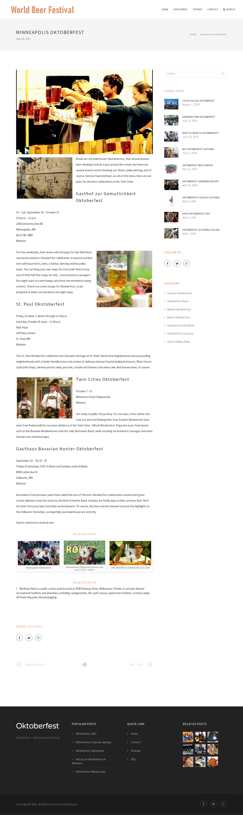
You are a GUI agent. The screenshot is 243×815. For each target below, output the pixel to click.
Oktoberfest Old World (180, 325)
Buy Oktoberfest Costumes (198, 149)
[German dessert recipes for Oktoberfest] (200, 762)
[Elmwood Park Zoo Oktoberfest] (200, 737)
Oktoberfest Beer (178, 301)
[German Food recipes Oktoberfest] (188, 762)
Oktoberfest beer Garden (197, 165)
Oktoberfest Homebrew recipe (200, 181)
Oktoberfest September (90, 751)
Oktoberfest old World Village (201, 229)
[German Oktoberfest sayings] (212, 762)
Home (165, 9)
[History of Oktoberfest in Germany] (188, 749)
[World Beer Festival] (43, 7)
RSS (133, 759)
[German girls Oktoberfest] (212, 749)
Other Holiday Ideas (178, 341)
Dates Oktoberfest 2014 (196, 213)
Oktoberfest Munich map (90, 771)
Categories (180, 9)
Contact (212, 9)
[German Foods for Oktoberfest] (188, 737)
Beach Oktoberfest (178, 317)
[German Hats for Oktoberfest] (212, 737)
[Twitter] (29, 637)
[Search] (223, 73)
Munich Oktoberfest (213, 34)
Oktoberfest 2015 (86, 733)
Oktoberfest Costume (180, 333)
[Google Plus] (38, 637)
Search (230, 9)
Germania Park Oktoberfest (198, 116)
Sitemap (198, 9)
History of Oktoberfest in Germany (89, 761)
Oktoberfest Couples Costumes (201, 197)
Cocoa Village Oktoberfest (198, 100)
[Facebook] (19, 637)
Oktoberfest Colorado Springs (93, 742)
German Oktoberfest (179, 293)
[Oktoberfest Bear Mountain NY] (200, 749)
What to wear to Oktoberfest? (200, 133)
